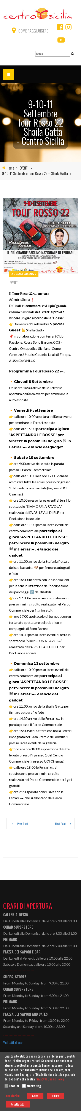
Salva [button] (35, 1096)
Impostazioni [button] (12, 1096)
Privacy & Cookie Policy (49, 1079)
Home (10, 168)
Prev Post (22, 823)
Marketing (34, 1086)
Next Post (60, 823)
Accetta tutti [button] (17, 1104)
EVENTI (24, 168)
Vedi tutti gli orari (13, 1042)
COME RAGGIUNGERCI (33, 31)
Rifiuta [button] (55, 1096)
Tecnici (14, 1086)
